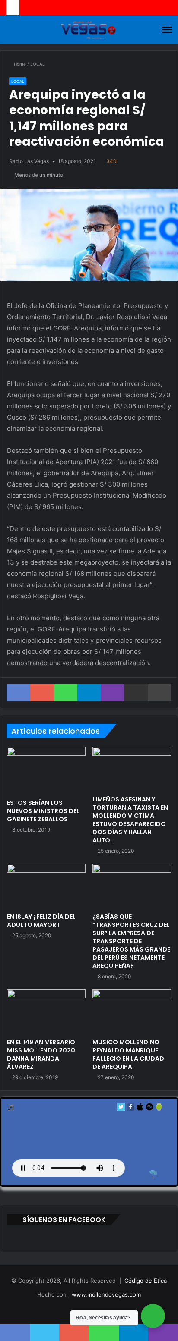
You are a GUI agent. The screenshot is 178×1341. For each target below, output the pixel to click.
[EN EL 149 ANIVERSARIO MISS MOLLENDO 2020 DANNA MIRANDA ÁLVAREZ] (46, 1011)
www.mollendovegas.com (106, 1294)
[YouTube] (94, 1308)
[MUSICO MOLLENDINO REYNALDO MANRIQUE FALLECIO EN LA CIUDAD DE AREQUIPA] (131, 1011)
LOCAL (37, 63)
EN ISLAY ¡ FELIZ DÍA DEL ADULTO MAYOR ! (41, 920)
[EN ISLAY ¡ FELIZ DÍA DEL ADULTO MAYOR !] (46, 886)
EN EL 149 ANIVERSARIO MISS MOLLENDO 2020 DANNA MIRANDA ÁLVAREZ (41, 1054)
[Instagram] (104, 1308)
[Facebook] (130, 1108)
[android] (159, 1108)
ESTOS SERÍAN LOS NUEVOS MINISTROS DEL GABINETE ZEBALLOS (43, 810)
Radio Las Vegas (29, 161)
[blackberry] (149, 1108)
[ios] (140, 1108)
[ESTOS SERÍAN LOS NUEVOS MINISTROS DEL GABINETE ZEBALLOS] (46, 771)
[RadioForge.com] (153, 1174)
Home (19, 63)
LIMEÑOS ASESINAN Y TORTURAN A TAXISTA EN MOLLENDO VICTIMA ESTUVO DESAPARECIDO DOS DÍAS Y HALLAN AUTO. (130, 820)
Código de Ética (145, 1280)
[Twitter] (121, 1108)
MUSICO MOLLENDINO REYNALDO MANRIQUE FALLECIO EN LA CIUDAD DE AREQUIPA (128, 1054)
